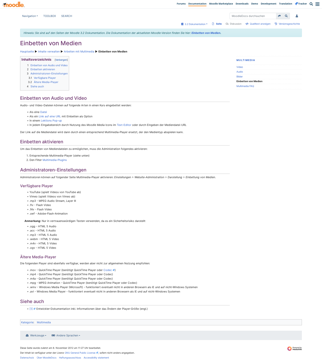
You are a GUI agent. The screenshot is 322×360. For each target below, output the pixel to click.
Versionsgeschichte (289, 23)
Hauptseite (27, 51)
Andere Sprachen (67, 335)
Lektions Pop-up (51, 120)
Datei (43, 112)
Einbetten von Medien (206, 33)
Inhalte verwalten (49, 51)
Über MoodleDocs (46, 357)
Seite (219, 23)
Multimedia (245, 60)
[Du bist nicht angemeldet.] (297, 16)
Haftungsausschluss (70, 357)
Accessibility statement (96, 357)
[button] (317, 4)
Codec (107, 270)
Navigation (29, 16)
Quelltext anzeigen (260, 23)
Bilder (239, 76)
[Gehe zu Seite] (279, 16)
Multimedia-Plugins (55, 160)
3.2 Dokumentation (194, 24)
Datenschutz (27, 357)
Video (239, 67)
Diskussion (235, 23)
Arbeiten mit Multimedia (79, 51)
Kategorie (27, 322)
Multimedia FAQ (245, 86)
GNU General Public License (80, 352)
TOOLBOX (49, 16)
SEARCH (66, 16)
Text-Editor (124, 125)
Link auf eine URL (50, 116)
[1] (31, 308)
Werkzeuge (37, 335)
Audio (239, 71)
